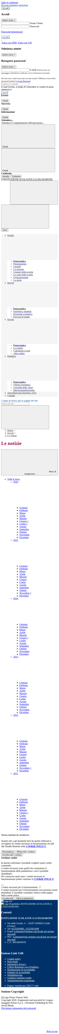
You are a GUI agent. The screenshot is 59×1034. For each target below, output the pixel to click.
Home (10, 430)
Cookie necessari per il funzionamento (19, 887)
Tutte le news (13, 479)
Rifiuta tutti (26, 852)
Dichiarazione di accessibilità (21, 969)
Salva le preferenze (24, 898)
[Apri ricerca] (34, 193)
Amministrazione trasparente (20, 980)
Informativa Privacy (16, 964)
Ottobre (23, 532)
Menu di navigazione (40, 472)
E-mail (33, 70)
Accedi (5, 8)
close (4, 230)
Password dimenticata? (12, 32)
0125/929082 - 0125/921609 (25, 928)
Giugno (23, 521)
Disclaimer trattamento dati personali (18, 1008)
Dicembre (24, 537)
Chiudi (5, 101)
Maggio (23, 518)
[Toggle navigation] (25, 216)
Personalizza (8, 852)
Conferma (16, 176)
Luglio (23, 524)
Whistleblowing (14, 975)
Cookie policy (14, 959)
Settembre (24, 529)
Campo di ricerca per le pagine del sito (19, 400)
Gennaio (23, 507)
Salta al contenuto (9, 2)
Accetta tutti (12, 855)
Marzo (22, 513)
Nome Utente (36, 23)
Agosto (22, 526)
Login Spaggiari (24, 81)
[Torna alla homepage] (29, 179)
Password (34, 26)
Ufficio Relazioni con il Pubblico (23, 967)
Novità (10, 433)
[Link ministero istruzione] (14, 5)
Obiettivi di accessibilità (18, 972)
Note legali (12, 961)
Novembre (24, 534)
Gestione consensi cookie (19, 978)
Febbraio (23, 510)
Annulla (5, 176)
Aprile (22, 516)
